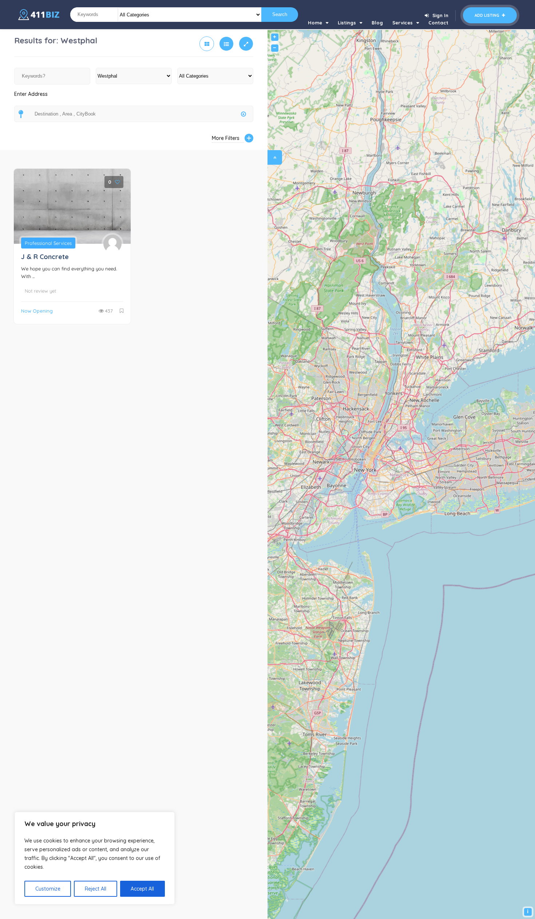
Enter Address (31, 94)
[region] (95, 858)
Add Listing (487, 15)
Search (279, 14)
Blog (377, 23)
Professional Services (48, 243)
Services (402, 23)
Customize (47, 888)
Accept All (142, 888)
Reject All (95, 888)
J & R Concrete (45, 257)
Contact (438, 23)
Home (315, 23)
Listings (347, 23)
